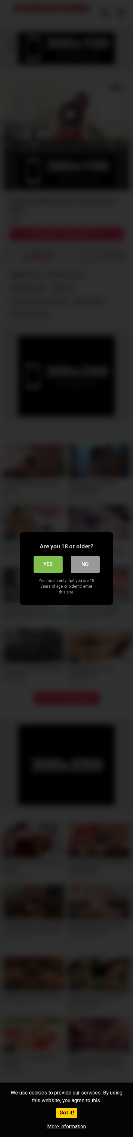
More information (66, 1126)
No (85, 564)
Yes (48, 564)
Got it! (66, 1113)
